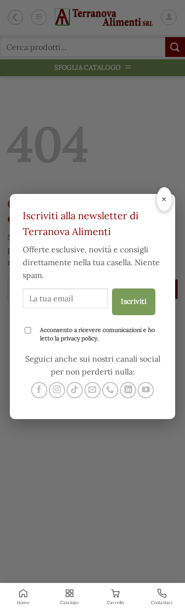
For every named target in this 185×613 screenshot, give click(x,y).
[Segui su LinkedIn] (128, 390)
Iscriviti (134, 301)
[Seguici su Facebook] (39, 390)
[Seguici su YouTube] (146, 390)
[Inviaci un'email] (92, 390)
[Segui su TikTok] (75, 390)
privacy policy (79, 338)
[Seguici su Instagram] (57, 390)
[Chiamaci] (110, 390)
